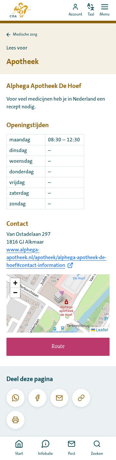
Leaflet (101, 329)
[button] (58, 296)
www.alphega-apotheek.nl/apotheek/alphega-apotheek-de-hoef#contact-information (56, 257)
